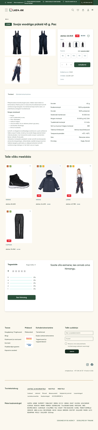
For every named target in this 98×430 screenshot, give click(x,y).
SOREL (76, 408)
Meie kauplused (18, 2)
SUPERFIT (41, 403)
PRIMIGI (48, 405)
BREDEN (65, 410)
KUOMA (77, 403)
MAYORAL (78, 405)
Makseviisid (29, 332)
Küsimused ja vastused (13, 339)
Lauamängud (78, 393)
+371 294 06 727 (78, 371)
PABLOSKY (49, 403)
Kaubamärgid (45, 396)
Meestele (61, 389)
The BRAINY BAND (67, 405)
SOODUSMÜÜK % (57, 396)
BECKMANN (47, 410)
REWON (37, 405)
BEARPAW (30, 412)
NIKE (83, 405)
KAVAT (60, 408)
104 (74, 56)
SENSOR (30, 410)
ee (92, 10)
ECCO (61, 403)
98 (68, 56)
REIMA (56, 403)
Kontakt (7, 343)
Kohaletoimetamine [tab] (23, 94)
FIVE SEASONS (68, 408)
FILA (56, 408)
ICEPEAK (30, 405)
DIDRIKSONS (56, 405)
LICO (90, 410)
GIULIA (59, 410)
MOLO (37, 412)
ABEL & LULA (38, 410)
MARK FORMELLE (85, 408)
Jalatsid (37, 393)
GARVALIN (41, 408)
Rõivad (44, 393)
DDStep (51, 412)
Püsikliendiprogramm (12, 347)
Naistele (51, 389)
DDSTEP (72, 410)
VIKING (66, 403)
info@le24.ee (69, 371)
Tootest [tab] (11, 94)
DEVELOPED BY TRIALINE (85, 420)
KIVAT (72, 403)
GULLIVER (79, 410)
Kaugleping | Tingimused (13, 332)
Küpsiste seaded (11, 350)
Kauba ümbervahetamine (45, 336)
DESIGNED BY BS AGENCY (66, 420)
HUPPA (29, 403)
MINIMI (43, 405)
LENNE (35, 403)
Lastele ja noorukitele (36, 389)
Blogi (6, 336)
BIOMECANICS (32, 408)
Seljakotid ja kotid (65, 393)
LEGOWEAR (85, 403)
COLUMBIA (49, 408)
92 (63, 56)
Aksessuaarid (53, 393)
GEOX (54, 410)
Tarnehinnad (40, 332)
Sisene (72, 351)
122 (85, 56)
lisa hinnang (21, 298)
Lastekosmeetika (33, 396)
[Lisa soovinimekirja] (88, 36)
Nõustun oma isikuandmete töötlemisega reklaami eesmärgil (78, 345)
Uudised (30, 393)
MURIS (85, 410)
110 (79, 56)
